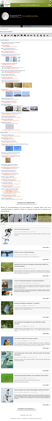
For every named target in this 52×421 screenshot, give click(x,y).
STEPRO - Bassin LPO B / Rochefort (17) (8, 170)
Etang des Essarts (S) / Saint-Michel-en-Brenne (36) (10, 80)
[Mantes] (34, 35)
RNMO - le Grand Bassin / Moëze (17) (7, 51)
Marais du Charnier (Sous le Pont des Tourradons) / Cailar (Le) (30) (13, 70)
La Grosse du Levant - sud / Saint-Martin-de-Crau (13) (10, 155)
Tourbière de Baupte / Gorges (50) (7, 98)
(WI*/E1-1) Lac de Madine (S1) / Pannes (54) (8, 101)
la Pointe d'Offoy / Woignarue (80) (7, 119)
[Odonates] (18, 35)
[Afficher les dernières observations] (6, 31)
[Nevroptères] (47, 35)
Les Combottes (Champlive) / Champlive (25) (9, 63)
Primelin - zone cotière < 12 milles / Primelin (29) (9, 188)
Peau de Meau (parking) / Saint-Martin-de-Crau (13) (10, 167)
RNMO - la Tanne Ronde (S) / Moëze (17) (8, 48)
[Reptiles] (11, 35)
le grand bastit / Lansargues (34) (7, 77)
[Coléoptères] (44, 35)
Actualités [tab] (2, 224)
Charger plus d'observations (26, 202)
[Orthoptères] (28, 35)
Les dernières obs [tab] (4, 29)
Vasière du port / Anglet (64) (6, 104)
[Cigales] (37, 35)
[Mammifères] (5, 35)
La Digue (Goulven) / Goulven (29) (7, 185)
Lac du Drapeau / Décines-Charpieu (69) (8, 116)
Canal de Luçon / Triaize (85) (6, 122)
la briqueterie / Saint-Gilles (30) (6, 66)
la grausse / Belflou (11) (5, 45)
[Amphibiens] (15, 35)
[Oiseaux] (2, 35)
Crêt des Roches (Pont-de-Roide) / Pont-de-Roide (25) (10, 54)
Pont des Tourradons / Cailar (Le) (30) (7, 74)
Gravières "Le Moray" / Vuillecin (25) (7, 176)
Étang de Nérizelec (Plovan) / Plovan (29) (8, 179)
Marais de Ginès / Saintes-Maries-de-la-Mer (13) (9, 164)
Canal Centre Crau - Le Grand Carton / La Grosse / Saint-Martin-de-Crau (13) (14, 144)
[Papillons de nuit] (24, 35)
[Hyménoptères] (31, 35)
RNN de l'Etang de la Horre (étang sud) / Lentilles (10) (10, 42)
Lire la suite (45, 247)
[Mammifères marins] (8, 35)
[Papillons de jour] (21, 35)
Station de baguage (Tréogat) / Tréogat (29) (8, 195)
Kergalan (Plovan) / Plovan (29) (6, 182)
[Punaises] (41, 35)
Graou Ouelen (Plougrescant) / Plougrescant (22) (9, 173)
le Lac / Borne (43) (4, 89)
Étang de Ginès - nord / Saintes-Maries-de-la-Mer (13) (10, 152)
